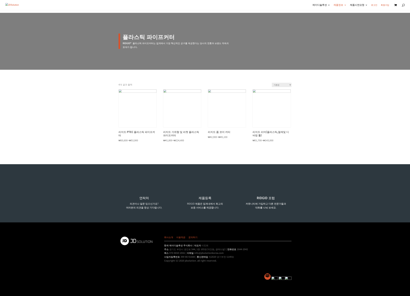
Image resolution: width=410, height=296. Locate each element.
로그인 (374, 5)
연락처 (144, 197)
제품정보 (338, 5)
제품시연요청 (357, 5)
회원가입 (385, 5)
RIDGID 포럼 (266, 197)
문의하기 (193, 237)
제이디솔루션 (319, 5)
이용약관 (180, 237)
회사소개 (168, 237)
